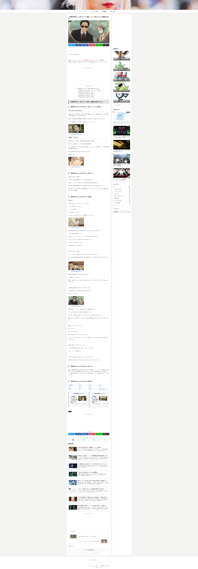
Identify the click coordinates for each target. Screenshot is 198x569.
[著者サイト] (73, 440)
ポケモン (122, 193)
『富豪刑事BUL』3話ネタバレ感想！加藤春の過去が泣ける (88, 88)
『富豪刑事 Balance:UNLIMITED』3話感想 (86, 93)
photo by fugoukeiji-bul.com (104, 42)
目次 (87, 86)
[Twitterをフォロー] (84, 440)
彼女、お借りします (122, 196)
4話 (69, 387)
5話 (79, 387)
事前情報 (70, 385)
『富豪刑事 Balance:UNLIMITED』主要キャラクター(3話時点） (89, 90)
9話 (79, 389)
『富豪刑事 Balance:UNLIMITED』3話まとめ (86, 95)
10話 (90, 389)
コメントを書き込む (89, 550)
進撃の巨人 (122, 198)
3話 (99, 385)
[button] (106, 45)
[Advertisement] (88, 50)
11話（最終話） (102, 389)
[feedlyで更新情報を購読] (94, 440)
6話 (89, 387)
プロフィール (122, 205)
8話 (69, 389)
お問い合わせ (107, 565)
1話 (79, 385)
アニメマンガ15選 (122, 200)
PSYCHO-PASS (122, 189)
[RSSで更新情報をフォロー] (104, 440)
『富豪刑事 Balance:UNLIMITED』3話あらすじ (86, 91)
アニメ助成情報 (122, 202)
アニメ (70, 411)
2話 (89, 385)
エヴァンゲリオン (122, 191)
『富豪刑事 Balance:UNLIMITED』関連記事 (86, 96)
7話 (99, 387)
